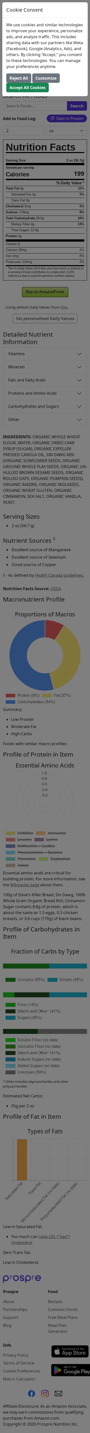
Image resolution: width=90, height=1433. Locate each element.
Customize (46, 78)
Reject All (19, 78)
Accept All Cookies (28, 87)
